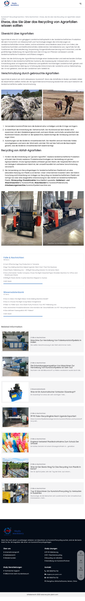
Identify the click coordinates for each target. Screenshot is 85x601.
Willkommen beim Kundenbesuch (16, 574)
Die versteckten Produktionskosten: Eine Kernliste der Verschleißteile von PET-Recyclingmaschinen (40, 308)
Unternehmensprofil (11, 552)
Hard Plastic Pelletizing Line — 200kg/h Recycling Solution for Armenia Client (32, 270)
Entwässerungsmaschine (15, 185)
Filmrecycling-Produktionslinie (23, 180)
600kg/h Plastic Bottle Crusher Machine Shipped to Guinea (26, 278)
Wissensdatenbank (13, 292)
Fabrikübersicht (9, 555)
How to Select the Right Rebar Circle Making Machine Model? (26, 299)
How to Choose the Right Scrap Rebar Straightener (23, 302)
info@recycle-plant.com (54, 574)
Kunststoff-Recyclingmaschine (12, 17)
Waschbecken (40, 183)
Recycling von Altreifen (54, 558)
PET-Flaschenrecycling (54, 555)
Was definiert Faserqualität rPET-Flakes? (19, 310)
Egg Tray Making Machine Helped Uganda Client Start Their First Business (31, 267)
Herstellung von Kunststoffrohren (58, 561)
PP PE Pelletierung (52, 552)
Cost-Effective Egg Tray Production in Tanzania (22, 264)
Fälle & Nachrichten (13, 257)
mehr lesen (7, 281)
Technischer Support (12, 571)
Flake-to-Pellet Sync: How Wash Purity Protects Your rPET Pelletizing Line (30, 305)
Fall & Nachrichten (31, 17)
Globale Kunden (10, 558)
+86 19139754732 (52, 571)
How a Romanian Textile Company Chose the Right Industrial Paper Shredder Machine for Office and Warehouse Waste (41, 274)
